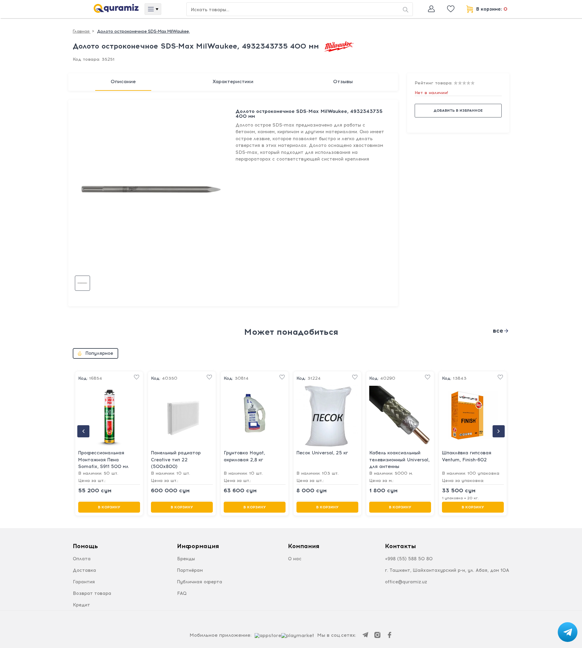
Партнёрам (190, 570)
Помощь (85, 546)
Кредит (81, 605)
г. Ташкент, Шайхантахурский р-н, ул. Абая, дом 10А (447, 570)
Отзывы (343, 81)
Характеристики (232, 81)
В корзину (109, 507)
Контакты (400, 546)
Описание (123, 81)
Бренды (186, 558)
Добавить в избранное (458, 110)
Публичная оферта (199, 582)
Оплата (82, 558)
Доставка (84, 570)
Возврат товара (92, 593)
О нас (295, 558)
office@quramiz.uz (406, 582)
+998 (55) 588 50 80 (409, 558)
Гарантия (84, 582)
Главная (82, 31)
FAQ (182, 593)
